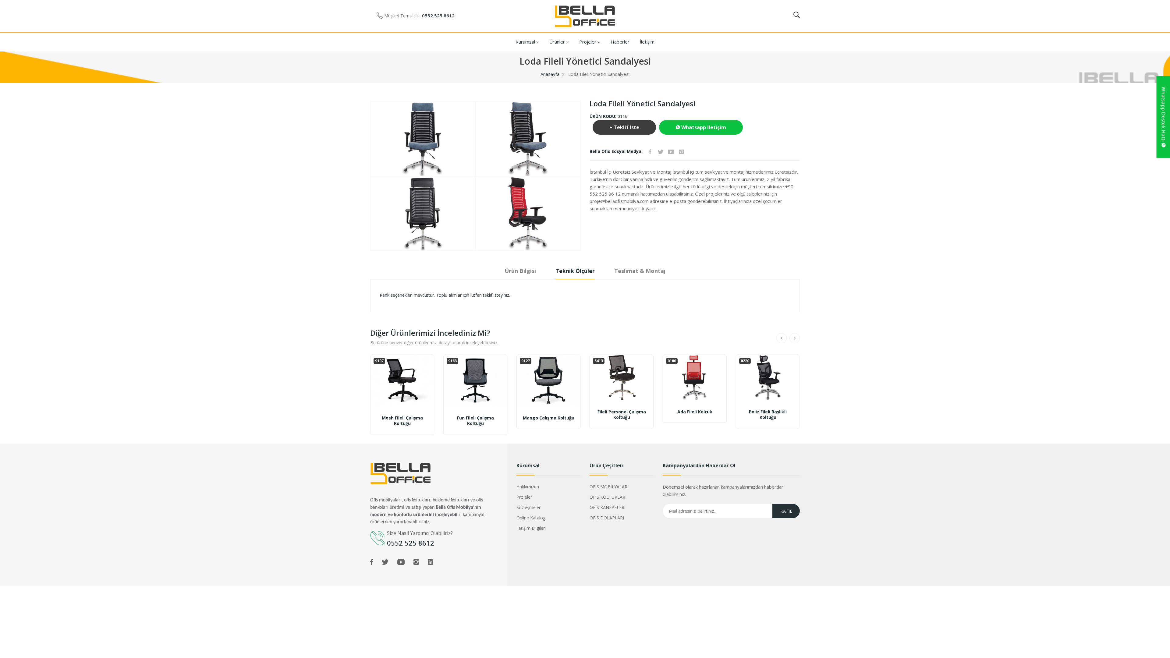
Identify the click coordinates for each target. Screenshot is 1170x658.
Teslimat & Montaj (639, 270)
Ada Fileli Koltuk (694, 412)
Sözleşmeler (528, 507)
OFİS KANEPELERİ (608, 507)
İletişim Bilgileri (531, 528)
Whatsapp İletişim (703, 127)
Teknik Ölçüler (575, 270)
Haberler (620, 42)
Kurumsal (526, 42)
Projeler (588, 42)
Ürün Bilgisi (520, 270)
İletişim (647, 42)
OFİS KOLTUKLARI (608, 497)
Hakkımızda (527, 487)
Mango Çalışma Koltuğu (548, 418)
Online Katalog (530, 518)
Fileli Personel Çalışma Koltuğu (621, 414)
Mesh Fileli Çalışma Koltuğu (402, 420)
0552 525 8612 (438, 15)
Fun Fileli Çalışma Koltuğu (475, 420)
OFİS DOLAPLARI (607, 518)
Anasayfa (550, 74)
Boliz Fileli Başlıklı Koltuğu (768, 414)
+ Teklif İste (624, 127)
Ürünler (557, 42)
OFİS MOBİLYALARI (609, 487)
